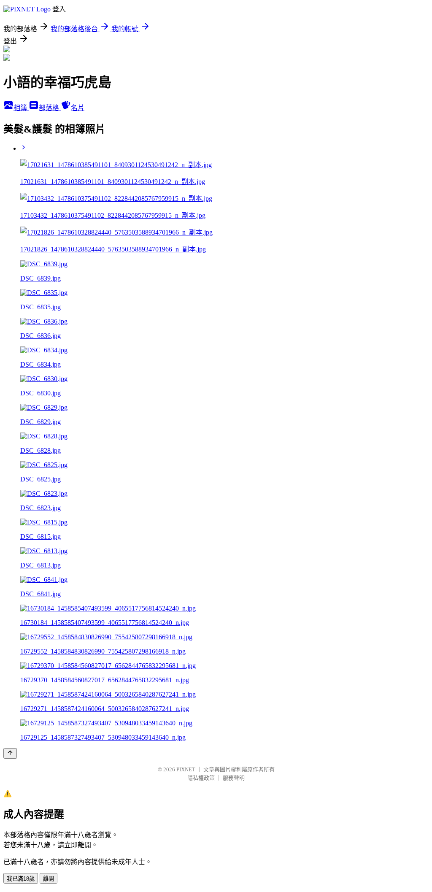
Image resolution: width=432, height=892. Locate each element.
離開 (48, 879)
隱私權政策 (201, 778)
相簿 (21, 107)
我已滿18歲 (21, 879)
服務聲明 (234, 778)
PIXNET (185, 769)
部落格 (50, 107)
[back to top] (10, 753)
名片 (77, 107)
